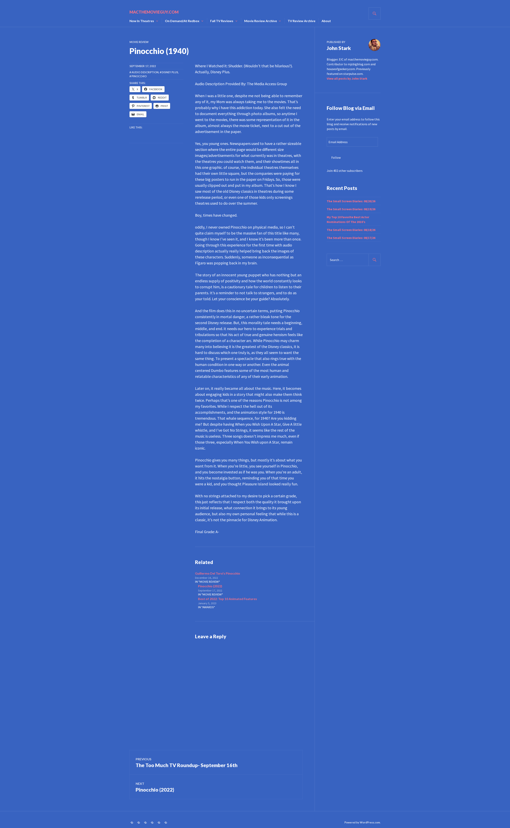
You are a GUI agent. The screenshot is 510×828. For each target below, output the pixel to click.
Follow (336, 157)
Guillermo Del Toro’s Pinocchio (217, 573)
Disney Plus (170, 72)
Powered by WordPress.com (362, 822)
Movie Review (139, 42)
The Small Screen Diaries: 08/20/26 (351, 201)
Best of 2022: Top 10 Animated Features (227, 599)
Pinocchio (139, 76)
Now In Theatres (141, 21)
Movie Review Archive (260, 21)
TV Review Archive (301, 21)
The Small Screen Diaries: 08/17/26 (351, 238)
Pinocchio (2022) (210, 586)
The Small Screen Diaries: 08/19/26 (351, 209)
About (326, 21)
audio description (145, 72)
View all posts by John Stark (347, 78)
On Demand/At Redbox (182, 21)
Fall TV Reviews (221, 21)
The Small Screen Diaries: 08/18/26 (351, 230)
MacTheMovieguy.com (153, 12)
